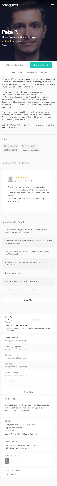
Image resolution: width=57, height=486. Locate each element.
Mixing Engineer (11, 338)
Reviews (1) (32, 72)
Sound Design (10, 381)
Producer (8, 355)
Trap (33, 425)
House (22, 425)
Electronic (14, 425)
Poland (4, 45)
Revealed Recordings (30, 150)
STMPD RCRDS (10, 150)
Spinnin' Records (29, 146)
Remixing (8, 364)
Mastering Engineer (13, 346)
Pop (28, 425)
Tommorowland (10, 146)
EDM (7, 425)
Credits (21, 72)
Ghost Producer (11, 372)
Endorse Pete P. (10, 163)
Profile (12, 72)
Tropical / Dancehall (13, 428)
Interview (43, 72)
